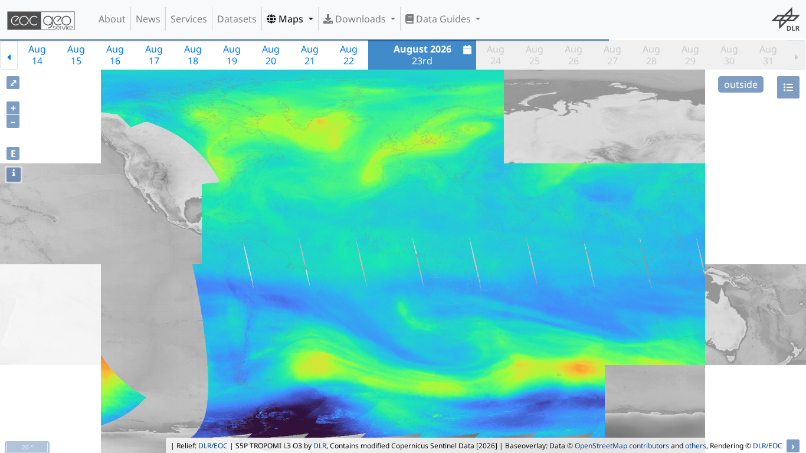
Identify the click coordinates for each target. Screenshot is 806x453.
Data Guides (443, 18)
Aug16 (115, 54)
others (695, 446)
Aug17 (154, 54)
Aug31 (768, 54)
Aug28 (651, 54)
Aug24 (495, 54)
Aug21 (310, 54)
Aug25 (534, 54)
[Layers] (788, 87)
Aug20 (271, 54)
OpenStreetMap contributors (622, 446)
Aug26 (573, 54)
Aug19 (232, 54)
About (112, 18)
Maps (291, 18)
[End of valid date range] (796, 55)
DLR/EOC (213, 446)
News (148, 18)
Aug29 (690, 54)
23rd (422, 54)
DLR (319, 446)
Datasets (237, 18)
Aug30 (729, 54)
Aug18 (193, 54)
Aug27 (612, 54)
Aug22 (349, 54)
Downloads (360, 18)
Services (189, 18)
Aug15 (76, 54)
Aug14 (37, 54)
